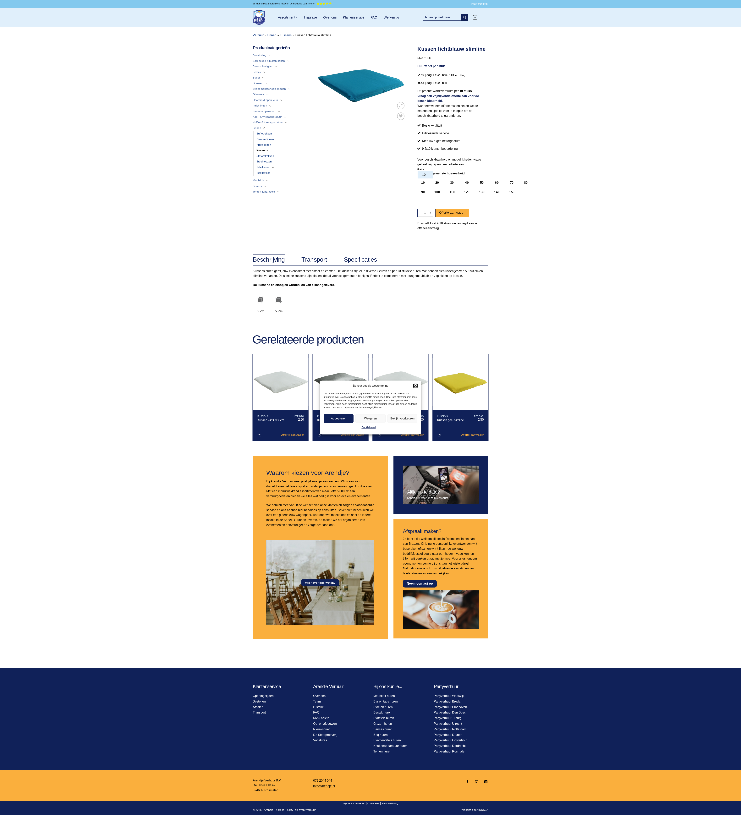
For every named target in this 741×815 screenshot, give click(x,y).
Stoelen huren (383, 707)
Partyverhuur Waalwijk (449, 695)
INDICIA (483, 809)
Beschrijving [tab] (269, 259)
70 (512, 182)
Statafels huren (383, 718)
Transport (259, 712)
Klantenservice (353, 17)
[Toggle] (269, 55)
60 (497, 182)
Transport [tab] (314, 259)
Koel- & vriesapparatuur (267, 116)
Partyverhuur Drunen (448, 734)
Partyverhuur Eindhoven (450, 707)
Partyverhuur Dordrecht (450, 745)
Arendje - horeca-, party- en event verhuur (290, 809)
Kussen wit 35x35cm (270, 420)
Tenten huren (382, 751)
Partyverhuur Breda (447, 701)
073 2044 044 (322, 780)
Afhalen (258, 707)
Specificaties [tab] (360, 259)
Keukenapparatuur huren (390, 745)
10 (423, 182)
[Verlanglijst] (401, 116)
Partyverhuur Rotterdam (450, 729)
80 (526, 182)
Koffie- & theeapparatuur (268, 122)
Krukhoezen (263, 144)
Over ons (330, 17)
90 (423, 192)
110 (452, 192)
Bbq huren (380, 734)
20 (437, 182)
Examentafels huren (387, 740)
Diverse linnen (265, 139)
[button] (415, 386)
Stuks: (420, 169)
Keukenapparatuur (264, 111)
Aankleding (259, 55)
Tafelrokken (263, 172)
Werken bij (391, 17)
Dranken (258, 83)
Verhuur (258, 35)
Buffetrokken (264, 133)
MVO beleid (321, 718)
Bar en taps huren (385, 701)
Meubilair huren (384, 695)
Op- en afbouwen (325, 723)
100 (437, 192)
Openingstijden (263, 695)
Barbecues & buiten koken (269, 60)
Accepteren (338, 418)
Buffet (256, 77)
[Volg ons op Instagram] (476, 782)
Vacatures (320, 740)
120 (466, 192)
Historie (318, 707)
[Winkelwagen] (474, 17)
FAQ (373, 17)
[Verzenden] (464, 17)
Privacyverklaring (390, 803)
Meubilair (258, 180)
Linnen (271, 35)
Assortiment (286, 17)
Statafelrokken (265, 155)
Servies (257, 186)
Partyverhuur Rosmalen (450, 751)
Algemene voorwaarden (354, 803)
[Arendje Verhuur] (262, 17)
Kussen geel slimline (450, 420)
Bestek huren (382, 712)
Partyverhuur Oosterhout (450, 740)
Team (317, 701)
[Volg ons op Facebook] (467, 782)
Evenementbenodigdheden (269, 88)
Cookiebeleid (369, 427)
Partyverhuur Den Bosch (450, 712)
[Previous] (253, 399)
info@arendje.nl (479, 4)
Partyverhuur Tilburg (448, 718)
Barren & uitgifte (262, 66)
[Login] (484, 17)
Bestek (257, 72)
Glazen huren (382, 723)
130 (482, 192)
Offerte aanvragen (452, 212)
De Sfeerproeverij (325, 734)
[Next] (488, 399)
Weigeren (370, 418)
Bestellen (259, 701)
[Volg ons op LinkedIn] (484, 782)
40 (467, 182)
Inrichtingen (260, 105)
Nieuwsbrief (321, 729)
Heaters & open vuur (265, 99)
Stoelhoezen (264, 161)
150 (511, 192)
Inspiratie (310, 17)
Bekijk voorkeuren (402, 418)
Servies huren (382, 729)
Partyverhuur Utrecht (448, 723)
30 (452, 182)
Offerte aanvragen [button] (293, 434)
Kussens (286, 35)
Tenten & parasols (264, 191)
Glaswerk (258, 94)
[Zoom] (401, 105)
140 (497, 192)
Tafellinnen (263, 167)
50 (482, 182)
